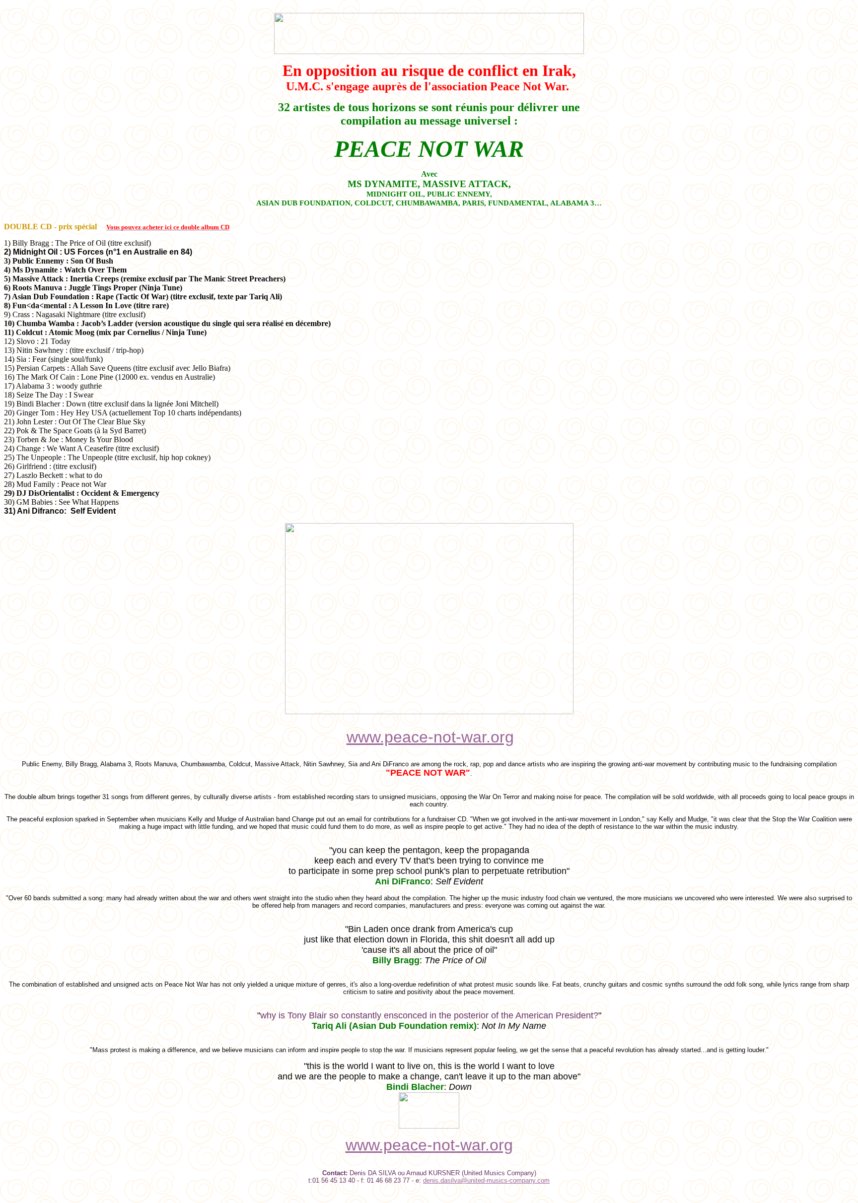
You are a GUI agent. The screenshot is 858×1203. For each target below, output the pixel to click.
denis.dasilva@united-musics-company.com (486, 1180)
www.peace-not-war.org (430, 737)
